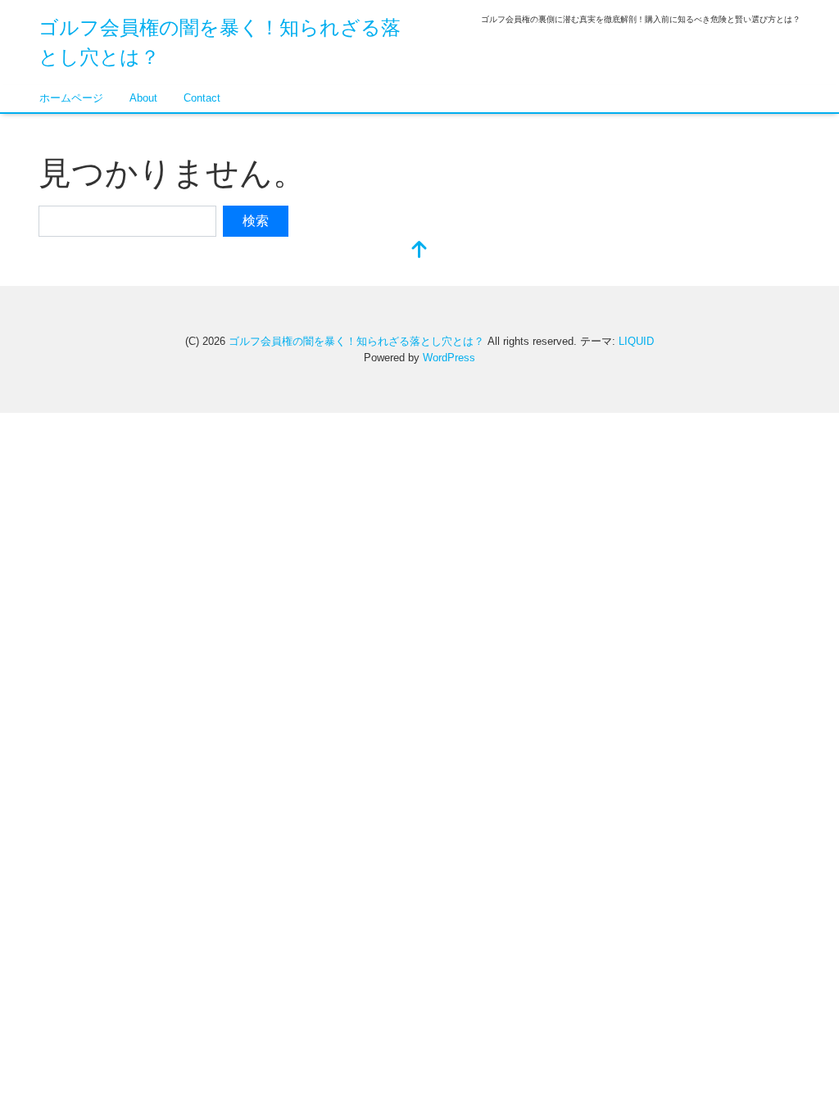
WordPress (449, 357)
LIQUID (636, 341)
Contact (202, 98)
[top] (419, 251)
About (143, 98)
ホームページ (71, 98)
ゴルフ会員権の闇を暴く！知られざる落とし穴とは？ (356, 341)
